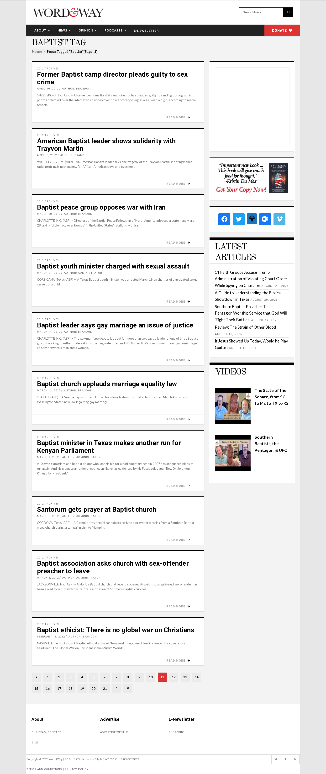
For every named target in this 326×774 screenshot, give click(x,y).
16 (48, 688)
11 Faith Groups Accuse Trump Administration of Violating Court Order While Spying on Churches (251, 279)
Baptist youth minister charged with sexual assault (113, 266)
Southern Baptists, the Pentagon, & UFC (271, 444)
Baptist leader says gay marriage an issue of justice (115, 325)
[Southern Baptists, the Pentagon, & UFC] (233, 469)
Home (37, 51)
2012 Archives (48, 68)
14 (197, 677)
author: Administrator (83, 272)
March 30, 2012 (48, 214)
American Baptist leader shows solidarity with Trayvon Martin (106, 145)
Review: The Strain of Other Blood (245, 327)
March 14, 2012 (48, 331)
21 (105, 688)
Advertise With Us (114, 732)
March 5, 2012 (48, 516)
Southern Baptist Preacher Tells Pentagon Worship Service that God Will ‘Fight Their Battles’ (251, 313)
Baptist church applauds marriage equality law (107, 384)
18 (71, 688)
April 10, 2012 (47, 88)
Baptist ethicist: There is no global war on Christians (115, 630)
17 (59, 688)
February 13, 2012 (51, 636)
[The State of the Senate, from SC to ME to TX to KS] (233, 422)
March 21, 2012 (48, 272)
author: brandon (76, 88)
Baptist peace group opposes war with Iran (101, 207)
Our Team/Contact (46, 732)
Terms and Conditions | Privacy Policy (57, 769)
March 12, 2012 (48, 390)
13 (185, 677)
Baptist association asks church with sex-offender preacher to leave (113, 567)
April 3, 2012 (47, 155)
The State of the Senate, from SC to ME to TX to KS (272, 397)
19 (82, 688)
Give (35, 742)
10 (151, 677)
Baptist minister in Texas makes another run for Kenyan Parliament (109, 446)
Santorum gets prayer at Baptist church (96, 509)
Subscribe (176, 732)
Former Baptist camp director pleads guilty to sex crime (112, 78)
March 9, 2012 (48, 457)
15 (36, 688)
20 (93, 688)
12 (174, 677)
